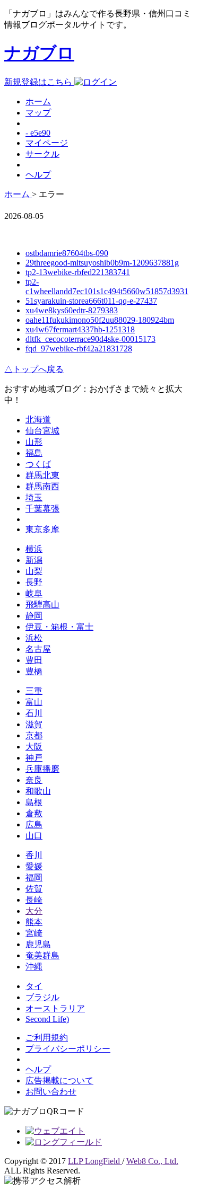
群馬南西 (42, 486)
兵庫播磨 (42, 768)
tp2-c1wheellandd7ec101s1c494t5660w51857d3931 (106, 286)
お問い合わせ (50, 1091)
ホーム (38, 101)
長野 (33, 582)
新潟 (33, 559)
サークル (42, 153)
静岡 (33, 615)
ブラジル (42, 997)
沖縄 (33, 966)
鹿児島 (38, 944)
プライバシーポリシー (67, 1048)
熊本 (33, 922)
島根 (33, 802)
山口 (33, 835)
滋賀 (33, 724)
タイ (33, 986)
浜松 (33, 637)
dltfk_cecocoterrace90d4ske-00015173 (90, 338)
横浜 (33, 548)
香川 (33, 855)
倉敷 (33, 813)
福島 (33, 452)
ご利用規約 (46, 1037)
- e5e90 (37, 132)
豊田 (33, 660)
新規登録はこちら (39, 81)
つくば (38, 464)
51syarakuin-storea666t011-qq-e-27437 (91, 300)
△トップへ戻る (34, 369)
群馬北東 (42, 475)
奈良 (33, 779)
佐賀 (33, 888)
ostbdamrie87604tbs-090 (66, 253)
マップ (38, 112)
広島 (33, 824)
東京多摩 (42, 529)
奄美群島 (42, 955)
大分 (33, 910)
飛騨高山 (42, 604)
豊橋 (33, 671)
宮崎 (33, 933)
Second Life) (47, 1019)
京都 (33, 735)
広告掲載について (59, 1080)
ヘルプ (38, 174)
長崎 (33, 899)
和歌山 (38, 791)
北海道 (38, 419)
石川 (33, 713)
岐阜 (33, 593)
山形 (33, 441)
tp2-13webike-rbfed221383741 (77, 272)
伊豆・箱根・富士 (59, 626)
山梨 (33, 571)
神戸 (33, 757)
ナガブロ (39, 53)
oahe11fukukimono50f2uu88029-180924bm (99, 319)
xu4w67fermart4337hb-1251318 (80, 329)
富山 (33, 702)
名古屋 (38, 649)
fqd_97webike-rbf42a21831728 (78, 348)
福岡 (33, 877)
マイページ (46, 142)
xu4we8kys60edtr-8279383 (71, 310)
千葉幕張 (42, 508)
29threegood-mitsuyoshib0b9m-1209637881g (102, 262)
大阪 (33, 746)
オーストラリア (55, 1008)
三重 (33, 690)
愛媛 (33, 866)
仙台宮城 (42, 430)
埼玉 (33, 497)
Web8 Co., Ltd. (152, 1161)
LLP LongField (95, 1161)
